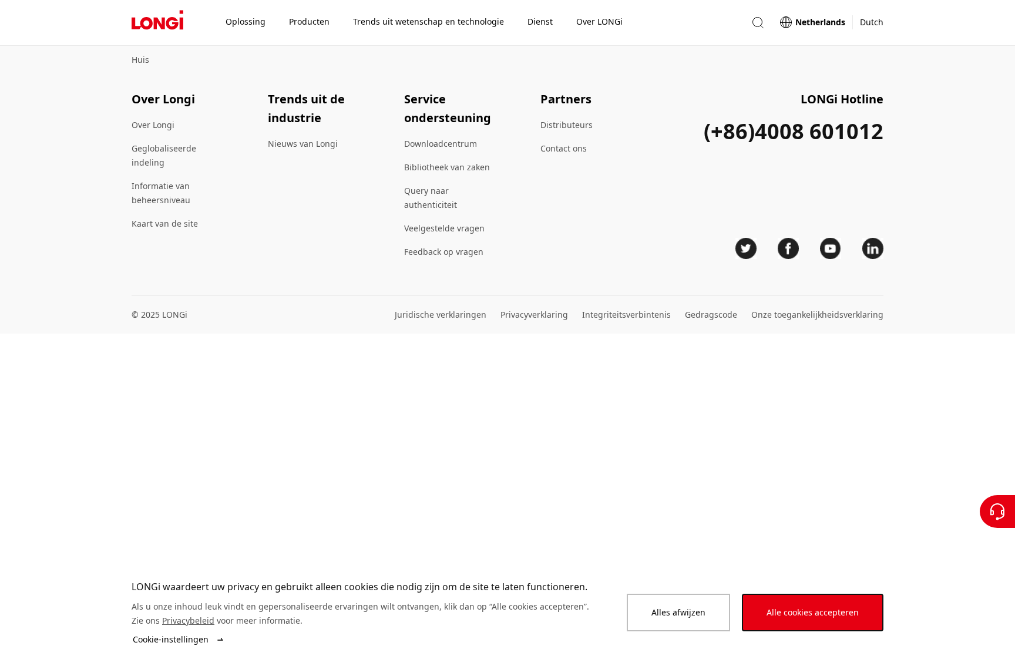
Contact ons (563, 148)
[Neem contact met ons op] (997, 511)
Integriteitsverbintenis (626, 314)
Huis (140, 59)
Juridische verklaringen (440, 314)
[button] (758, 22)
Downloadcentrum (440, 143)
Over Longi (153, 124)
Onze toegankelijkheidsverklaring (817, 314)
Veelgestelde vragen (444, 228)
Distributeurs (566, 124)
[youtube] (830, 248)
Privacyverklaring (534, 314)
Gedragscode (711, 314)
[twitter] (746, 248)
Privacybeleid (188, 620)
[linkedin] (872, 248)
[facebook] (788, 248)
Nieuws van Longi (303, 143)
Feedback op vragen (443, 251)
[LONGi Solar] (157, 23)
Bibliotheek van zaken (447, 167)
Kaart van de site (165, 223)
